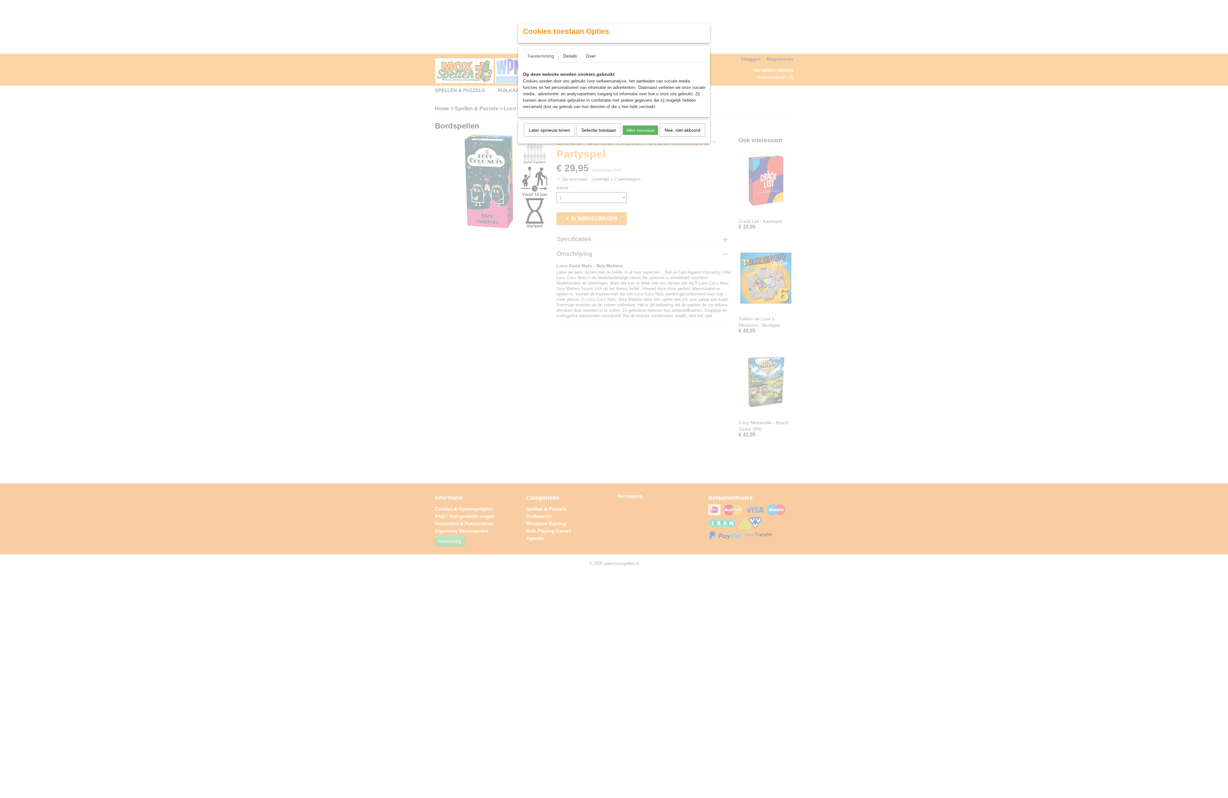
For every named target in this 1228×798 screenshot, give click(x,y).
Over (591, 56)
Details (570, 56)
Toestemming (540, 56)
